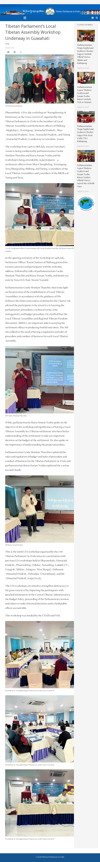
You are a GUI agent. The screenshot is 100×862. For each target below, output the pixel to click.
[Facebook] (92, 18)
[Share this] (14, 52)
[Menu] (25, 18)
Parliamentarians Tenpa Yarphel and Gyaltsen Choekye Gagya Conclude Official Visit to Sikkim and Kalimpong (85, 54)
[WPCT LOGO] (86, 203)
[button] (97, 18)
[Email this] (8, 52)
